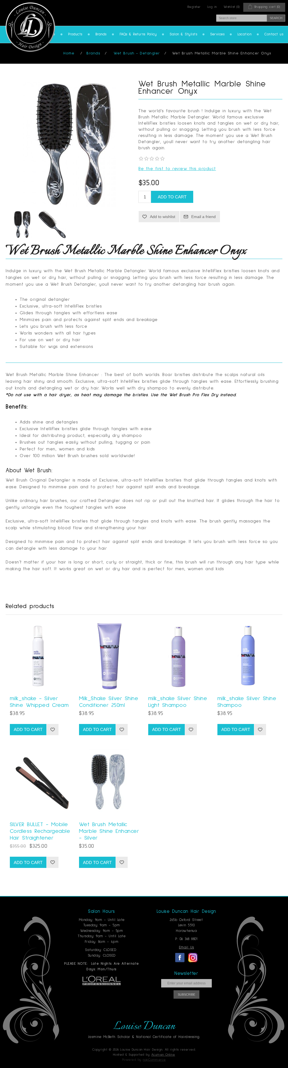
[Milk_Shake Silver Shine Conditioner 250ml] (109, 656)
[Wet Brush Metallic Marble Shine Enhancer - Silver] (109, 782)
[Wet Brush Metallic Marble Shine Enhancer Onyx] (21, 224)
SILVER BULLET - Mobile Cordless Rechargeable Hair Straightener (40, 831)
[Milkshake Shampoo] (178, 656)
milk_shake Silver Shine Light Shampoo (177, 702)
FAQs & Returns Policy (138, 34)
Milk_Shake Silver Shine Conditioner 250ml (108, 702)
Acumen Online (163, 1054)
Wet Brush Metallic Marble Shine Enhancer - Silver (109, 831)
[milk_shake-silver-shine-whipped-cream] (40, 656)
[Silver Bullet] (40, 782)
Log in (212, 7)
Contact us (273, 34)
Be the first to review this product (177, 168)
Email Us (186, 947)
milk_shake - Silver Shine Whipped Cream (39, 702)
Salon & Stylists (183, 34)
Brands (101, 34)
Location (244, 34)
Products (75, 34)
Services (217, 34)
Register (194, 7)
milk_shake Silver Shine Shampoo (246, 702)
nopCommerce (154, 1060)
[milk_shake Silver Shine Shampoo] (248, 656)
